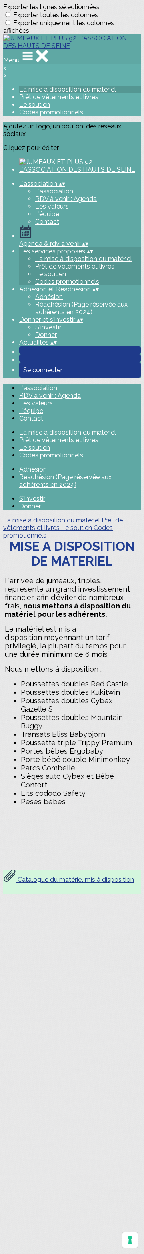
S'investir (48, 327)
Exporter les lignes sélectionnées (51, 7)
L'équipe (47, 214)
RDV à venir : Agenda (66, 199)
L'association (54, 191)
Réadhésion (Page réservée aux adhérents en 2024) (81, 308)
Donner (46, 335)
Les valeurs (52, 206)
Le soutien (34, 104)
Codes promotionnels (51, 112)
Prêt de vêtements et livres (58, 97)
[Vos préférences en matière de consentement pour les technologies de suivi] (130, 1240)
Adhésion (49, 297)
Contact (47, 221)
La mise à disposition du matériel (67, 89)
